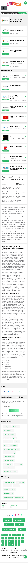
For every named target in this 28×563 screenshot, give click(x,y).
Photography (20, 482)
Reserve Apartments (9, 468)
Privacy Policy (19, 520)
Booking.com (7, 427)
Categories (9, 13)
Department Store (8, 493)
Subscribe (14, 411)
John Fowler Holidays (9, 434)
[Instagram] (16, 391)
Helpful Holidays (8, 464)
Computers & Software (9, 489)
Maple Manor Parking (9, 453)
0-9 (3, 535)
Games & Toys (7, 486)
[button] (4, 8)
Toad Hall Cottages (9, 460)
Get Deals (25, 27)
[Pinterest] (12, 391)
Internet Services (8, 497)
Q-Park (17, 441)
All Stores (19, 525)
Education (16, 486)
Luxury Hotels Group (9, 456)
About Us (7, 520)
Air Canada (16, 427)
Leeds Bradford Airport (10, 438)
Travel (15, 13)
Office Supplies (19, 497)
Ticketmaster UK (8, 430)
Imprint (22, 529)
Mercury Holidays (8, 441)
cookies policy (5, 417)
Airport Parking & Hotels (10, 445)
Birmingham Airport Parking (11, 449)
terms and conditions (15, 417)
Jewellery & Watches (9, 482)
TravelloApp (22, 13)
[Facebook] (4, 391)
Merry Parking (18, 464)
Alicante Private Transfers (11, 471)
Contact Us (9, 525)
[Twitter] (8, 391)
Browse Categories (9, 529)
